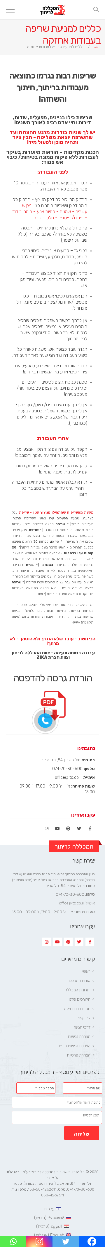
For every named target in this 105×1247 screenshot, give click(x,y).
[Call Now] (45, 720)
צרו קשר (83, 1018)
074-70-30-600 (67, 768)
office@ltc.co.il (68, 777)
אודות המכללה (78, 981)
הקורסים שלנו (79, 999)
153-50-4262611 (42, 1189)
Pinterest (68, 828)
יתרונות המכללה (77, 990)
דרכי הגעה (82, 1027)
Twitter (79, 828)
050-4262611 (52, 1195)
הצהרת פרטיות (78, 1055)
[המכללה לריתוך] (52, 10)
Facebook (89, 828)
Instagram (46, 828)
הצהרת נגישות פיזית (74, 1046)
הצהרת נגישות (79, 1036)
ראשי (86, 971)
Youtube (57, 828)
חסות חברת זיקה (77, 1008)
